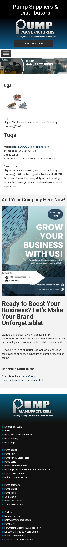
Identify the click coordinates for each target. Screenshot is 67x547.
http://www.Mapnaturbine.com (31, 146)
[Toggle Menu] (6, 53)
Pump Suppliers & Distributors (35, 9)
